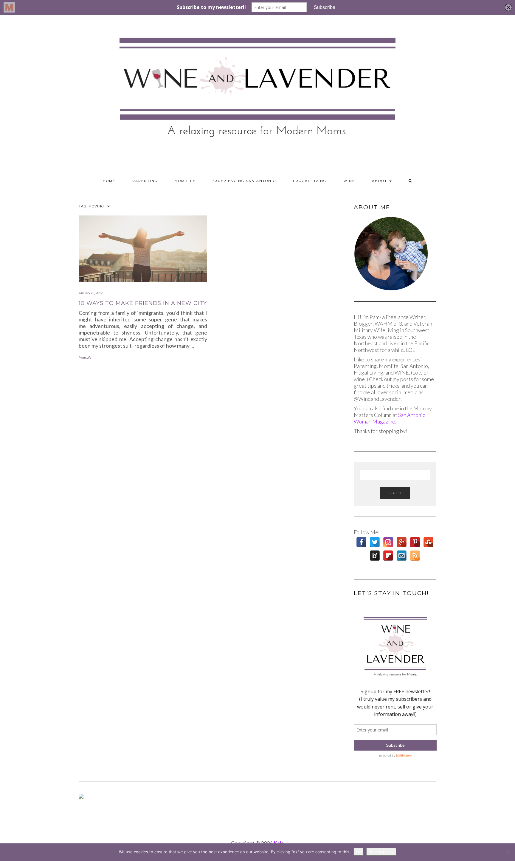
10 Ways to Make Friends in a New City (143, 303)
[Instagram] (388, 542)
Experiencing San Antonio (244, 181)
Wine (349, 181)
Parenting (145, 181)
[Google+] (401, 542)
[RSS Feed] (415, 555)
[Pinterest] (415, 542)
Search (395, 493)
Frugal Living (309, 181)
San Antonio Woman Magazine (390, 418)
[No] (508, 852)
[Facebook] (361, 542)
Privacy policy (381, 851)
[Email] (401, 555)
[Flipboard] (388, 555)
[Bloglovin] (375, 555)
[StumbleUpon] (428, 542)
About (380, 181)
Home (109, 181)
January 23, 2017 (91, 293)
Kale (279, 843)
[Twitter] (375, 542)
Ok (358, 851)
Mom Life (185, 181)
